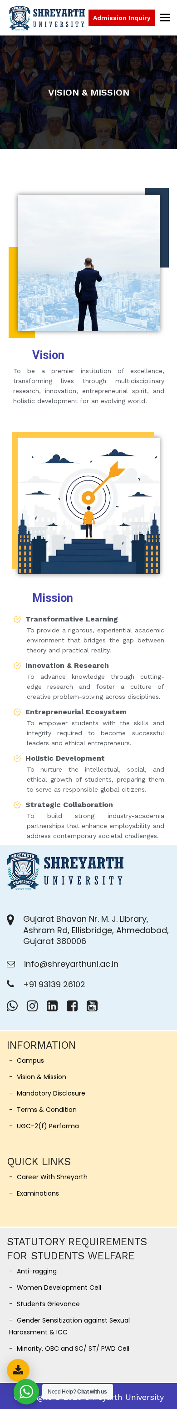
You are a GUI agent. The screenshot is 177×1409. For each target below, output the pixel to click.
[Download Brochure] (18, 1370)
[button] (165, 17)
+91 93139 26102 (54, 984)
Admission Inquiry (122, 17)
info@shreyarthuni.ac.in (71, 964)
